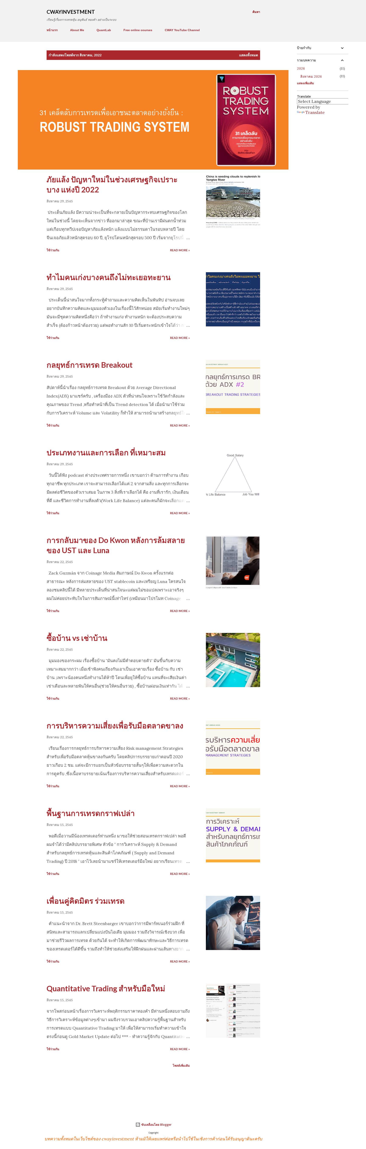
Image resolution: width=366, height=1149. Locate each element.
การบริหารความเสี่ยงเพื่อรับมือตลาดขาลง (115, 725)
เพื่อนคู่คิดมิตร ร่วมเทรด (86, 900)
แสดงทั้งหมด (248, 55)
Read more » (180, 250)
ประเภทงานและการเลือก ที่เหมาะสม (106, 452)
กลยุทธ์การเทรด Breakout (90, 364)
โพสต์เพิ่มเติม (181, 1065)
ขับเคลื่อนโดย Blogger (156, 1125)
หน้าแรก (52, 30)
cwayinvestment (71, 12)
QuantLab (104, 30)
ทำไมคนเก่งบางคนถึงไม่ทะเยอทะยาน (109, 277)
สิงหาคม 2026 (311, 76)
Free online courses (137, 30)
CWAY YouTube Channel (182, 30)
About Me (77, 30)
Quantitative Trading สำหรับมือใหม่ (106, 988)
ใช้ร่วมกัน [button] (53, 250)
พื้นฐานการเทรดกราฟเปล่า (91, 813)
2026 (301, 68)
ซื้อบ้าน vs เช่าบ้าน (77, 637)
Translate (315, 112)
